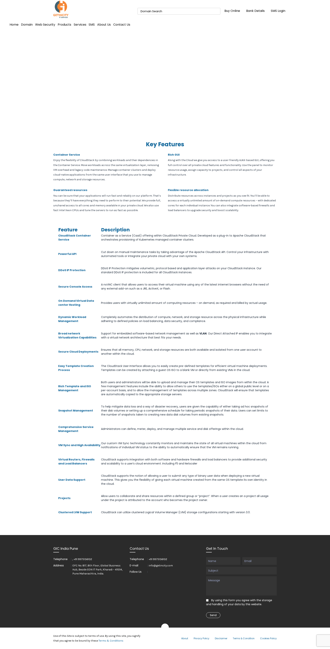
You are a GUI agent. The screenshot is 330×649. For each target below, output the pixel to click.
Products (64, 24)
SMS (92, 24)
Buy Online (232, 11)
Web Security (45, 24)
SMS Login (278, 11)
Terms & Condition (244, 638)
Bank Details (255, 11)
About (184, 638)
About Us (104, 24)
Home (14, 24)
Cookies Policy (268, 638)
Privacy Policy (201, 638)
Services (80, 24)
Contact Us (121, 24)
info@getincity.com (161, 565)
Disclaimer (221, 638)
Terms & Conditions (111, 640)
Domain (27, 24)
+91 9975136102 (83, 559)
